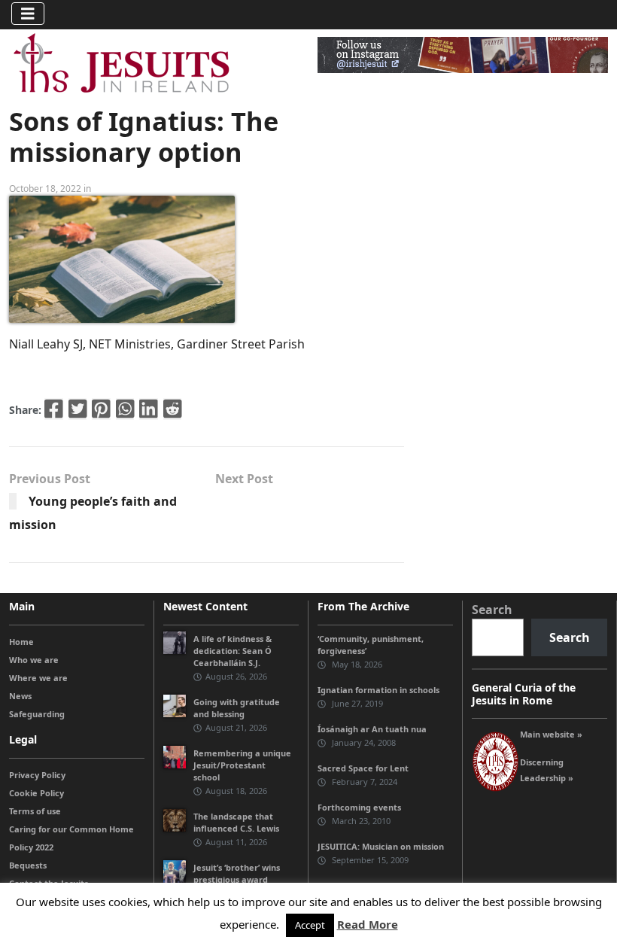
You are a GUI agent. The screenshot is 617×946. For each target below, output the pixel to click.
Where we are (38, 677)
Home (21, 641)
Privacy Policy (37, 774)
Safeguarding (37, 713)
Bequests (28, 865)
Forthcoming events (359, 807)
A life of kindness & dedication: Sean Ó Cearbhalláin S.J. (232, 650)
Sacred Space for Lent (363, 768)
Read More (367, 924)
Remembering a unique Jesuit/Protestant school (242, 765)
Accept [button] (310, 925)
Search (492, 609)
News (20, 695)
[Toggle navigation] (27, 13)
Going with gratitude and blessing (236, 707)
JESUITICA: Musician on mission (381, 846)
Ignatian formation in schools (378, 689)
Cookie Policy (36, 792)
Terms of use (35, 811)
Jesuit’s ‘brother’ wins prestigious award (236, 873)
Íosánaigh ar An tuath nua (372, 729)
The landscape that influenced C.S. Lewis (236, 822)
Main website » (551, 734)
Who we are (34, 659)
